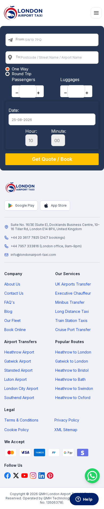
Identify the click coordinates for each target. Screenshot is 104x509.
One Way (20, 69)
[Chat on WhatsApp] (92, 475)
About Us (12, 284)
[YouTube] (24, 475)
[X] (16, 475)
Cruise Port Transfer (73, 329)
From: (20, 39)
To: (18, 57)
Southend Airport (19, 397)
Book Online (15, 329)
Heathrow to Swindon (74, 388)
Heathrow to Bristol (72, 370)
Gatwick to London (71, 361)
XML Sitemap (65, 429)
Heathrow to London (73, 352)
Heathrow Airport (19, 352)
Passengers (23, 79)
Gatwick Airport (17, 361)
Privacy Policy (66, 420)
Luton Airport (15, 379)
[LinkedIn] (41, 475)
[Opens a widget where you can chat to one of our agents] (84, 499)
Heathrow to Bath (70, 379)
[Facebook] (7, 475)
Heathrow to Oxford (72, 397)
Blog (8, 311)
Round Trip (21, 73)
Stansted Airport (18, 370)
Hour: (31, 131)
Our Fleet (12, 320)
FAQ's (9, 302)
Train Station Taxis (71, 320)
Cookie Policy (16, 429)
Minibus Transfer (70, 302)
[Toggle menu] (96, 12)
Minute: (58, 131)
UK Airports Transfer (73, 284)
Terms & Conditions (21, 420)
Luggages (69, 79)
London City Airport (21, 388)
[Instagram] (33, 475)
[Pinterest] (50, 475)
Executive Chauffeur (73, 293)
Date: (14, 110)
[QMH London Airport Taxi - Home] (20, 187)
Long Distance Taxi (72, 311)
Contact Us (13, 293)
